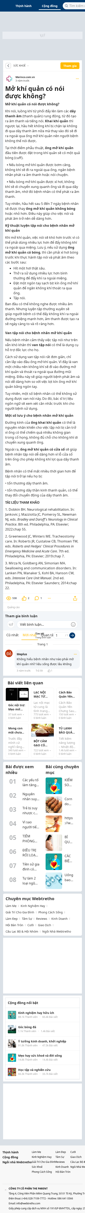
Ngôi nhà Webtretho (17, 1162)
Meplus (22, 654)
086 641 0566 (65, 1198)
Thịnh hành (23, 6)
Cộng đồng (50, 6)
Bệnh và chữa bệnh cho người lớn (29, 65)
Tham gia (70, 66)
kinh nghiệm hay (33, 906)
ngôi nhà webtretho (56, 931)
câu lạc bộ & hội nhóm (22, 931)
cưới (30, 925)
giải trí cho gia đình (20, 912)
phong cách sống (50, 912)
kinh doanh (59, 919)
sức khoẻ (37, 1167)
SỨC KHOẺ (19, 65)
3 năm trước (24, 670)
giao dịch (44, 925)
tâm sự (27, 919)
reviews (41, 919)
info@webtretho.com (28, 1203)
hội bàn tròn (14, 925)
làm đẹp (12, 919)
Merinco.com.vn (25, 77)
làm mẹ (11, 906)
